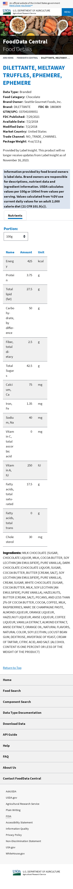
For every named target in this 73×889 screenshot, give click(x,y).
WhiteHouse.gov (15, 853)
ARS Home (8, 57)
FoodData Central (27, 57)
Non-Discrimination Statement (23, 841)
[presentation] (15, 215)
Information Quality (17, 828)
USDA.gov (11, 797)
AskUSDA (11, 791)
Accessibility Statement (19, 822)
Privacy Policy (14, 834)
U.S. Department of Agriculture (31, 10)
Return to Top (12, 668)
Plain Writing (13, 810)
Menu (67, 12)
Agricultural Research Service (24, 13)
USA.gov (10, 847)
